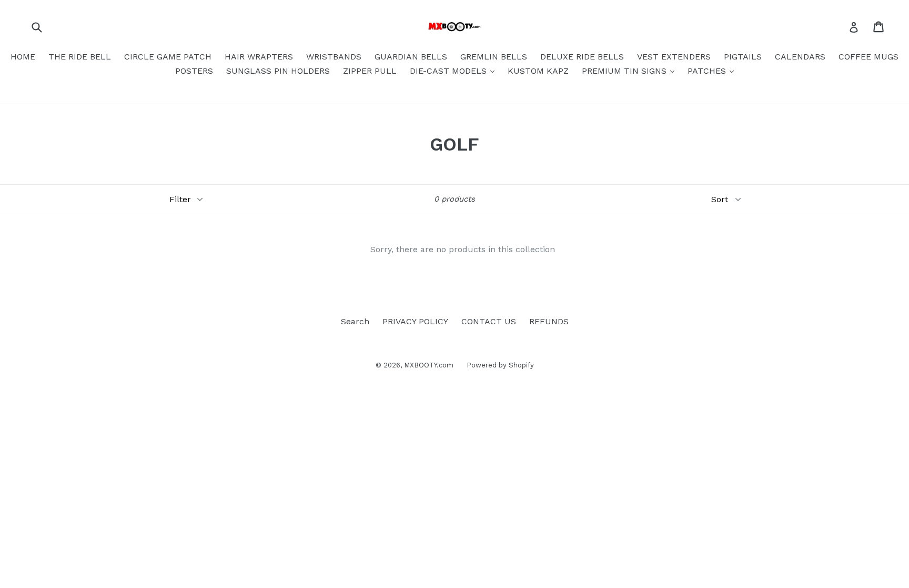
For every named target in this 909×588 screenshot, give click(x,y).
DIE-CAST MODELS (449, 71)
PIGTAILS (743, 57)
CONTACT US (488, 321)
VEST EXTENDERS (674, 57)
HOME (23, 57)
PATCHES (708, 71)
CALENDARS (800, 57)
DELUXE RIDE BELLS (582, 57)
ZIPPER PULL (370, 71)
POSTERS (194, 71)
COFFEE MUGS (868, 57)
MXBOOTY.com (428, 365)
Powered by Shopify (500, 365)
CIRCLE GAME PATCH (167, 57)
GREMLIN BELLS (493, 57)
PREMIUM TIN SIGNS (625, 71)
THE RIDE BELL (79, 57)
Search (355, 321)
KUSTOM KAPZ (538, 71)
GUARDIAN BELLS (411, 57)
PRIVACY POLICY (415, 321)
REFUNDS (549, 321)
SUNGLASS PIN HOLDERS (278, 71)
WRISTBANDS (333, 57)
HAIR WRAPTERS (259, 57)
